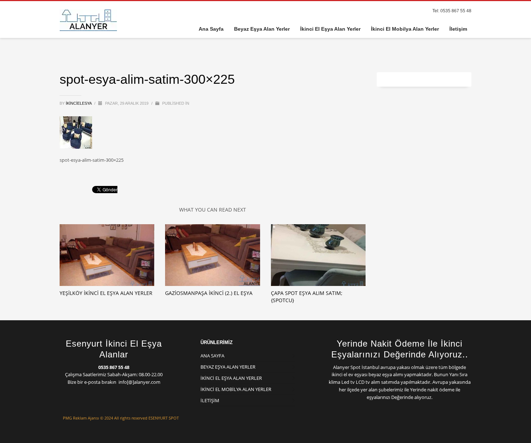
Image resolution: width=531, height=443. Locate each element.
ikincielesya (79, 103)
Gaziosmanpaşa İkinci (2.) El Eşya (208, 293)
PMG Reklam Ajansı (81, 418)
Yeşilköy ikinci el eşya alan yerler (106, 293)
